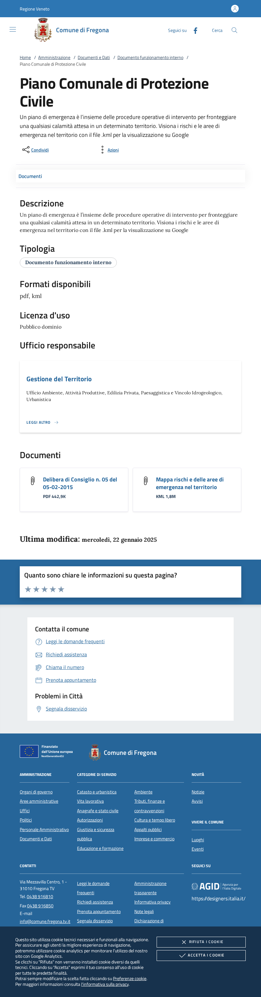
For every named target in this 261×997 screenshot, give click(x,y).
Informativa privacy (152, 901)
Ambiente (143, 791)
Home (25, 57)
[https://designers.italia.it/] (216, 885)
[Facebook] (193, 30)
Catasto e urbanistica (96, 791)
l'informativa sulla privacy (105, 984)
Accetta (206, 955)
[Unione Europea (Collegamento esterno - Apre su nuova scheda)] (48, 753)
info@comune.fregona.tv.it (45, 921)
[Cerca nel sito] (234, 30)
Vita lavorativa (90, 801)
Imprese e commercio (154, 838)
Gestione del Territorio (59, 379)
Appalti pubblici (148, 829)
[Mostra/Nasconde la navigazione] (13, 29)
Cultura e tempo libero (154, 819)
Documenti (30, 176)
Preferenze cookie (129, 978)
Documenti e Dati (94, 57)
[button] (34, 9)
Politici (26, 819)
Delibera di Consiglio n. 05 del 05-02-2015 (80, 483)
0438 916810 (40, 896)
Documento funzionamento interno (150, 57)
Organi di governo (36, 791)
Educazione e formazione (100, 848)
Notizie (198, 791)
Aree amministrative (39, 801)
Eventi (198, 848)
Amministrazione (54, 57)
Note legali (144, 911)
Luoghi (198, 839)
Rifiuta (206, 942)
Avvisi (197, 801)
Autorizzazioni (90, 819)
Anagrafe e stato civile (97, 810)
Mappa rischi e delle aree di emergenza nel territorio (190, 483)
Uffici (25, 810)
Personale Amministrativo (44, 829)
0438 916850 (40, 905)
